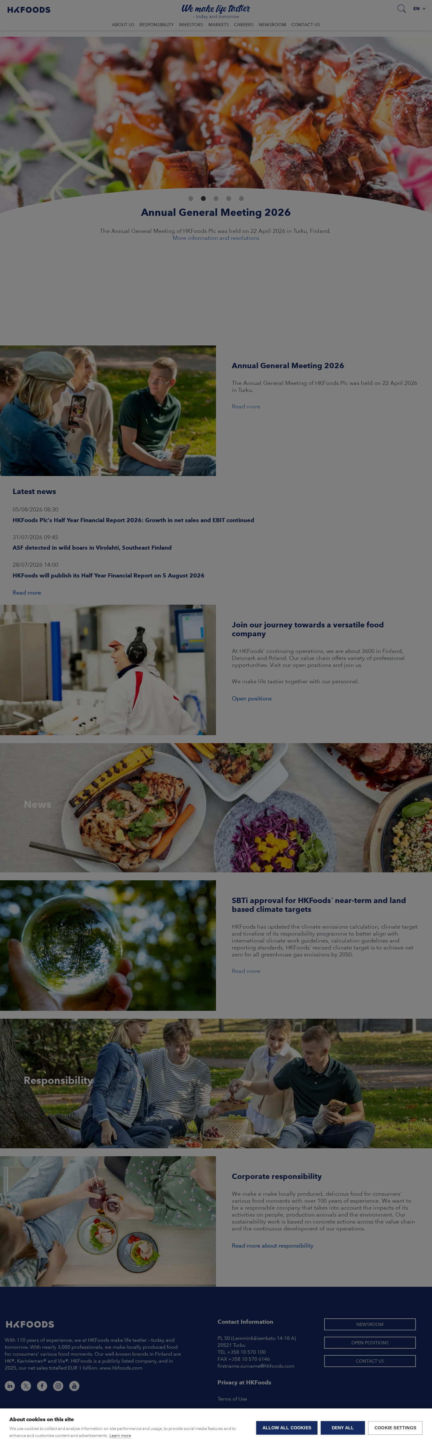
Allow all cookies (286, 1428)
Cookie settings (395, 1428)
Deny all (343, 1428)
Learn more (120, 1435)
